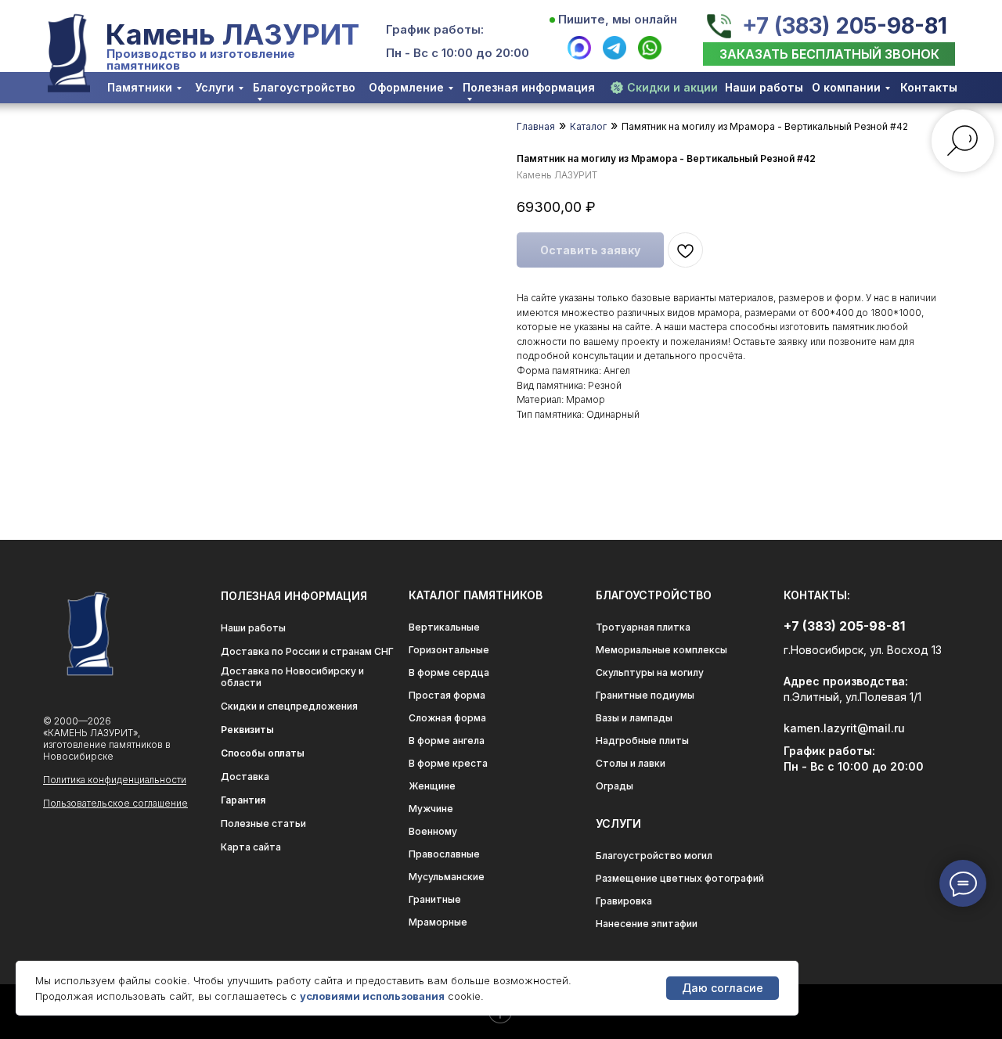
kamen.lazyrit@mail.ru (844, 728)
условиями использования (372, 996)
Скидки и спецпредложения (289, 706)
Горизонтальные (449, 650)
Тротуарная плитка (643, 627)
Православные (444, 854)
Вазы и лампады (634, 718)
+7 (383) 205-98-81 (844, 26)
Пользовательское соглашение (115, 803)
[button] (829, 54)
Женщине (432, 786)
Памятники (139, 87)
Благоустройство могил (654, 855)
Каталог (588, 126)
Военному (433, 831)
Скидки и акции (672, 87)
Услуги (214, 87)
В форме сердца (449, 672)
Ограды (614, 786)
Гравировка (624, 901)
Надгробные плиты (642, 740)
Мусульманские (447, 877)
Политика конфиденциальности (114, 780)
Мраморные (438, 922)
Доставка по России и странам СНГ (307, 651)
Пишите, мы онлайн (617, 19)
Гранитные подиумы (645, 695)
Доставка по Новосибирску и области (292, 676)
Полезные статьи (263, 823)
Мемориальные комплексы (661, 650)
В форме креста (448, 763)
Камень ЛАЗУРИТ (232, 34)
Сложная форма (447, 718)
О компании (846, 87)
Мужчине (431, 808)
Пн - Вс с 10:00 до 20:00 (457, 52)
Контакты (928, 87)
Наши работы (764, 87)
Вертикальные (444, 627)
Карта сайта (251, 847)
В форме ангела (447, 740)
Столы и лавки (630, 763)
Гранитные (435, 899)
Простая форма (447, 695)
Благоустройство (304, 87)
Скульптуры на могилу (650, 672)
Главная (536, 126)
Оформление (406, 87)
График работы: (435, 29)
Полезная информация (529, 87)
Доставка (245, 776)
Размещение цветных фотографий (680, 878)
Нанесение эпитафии (646, 923)
